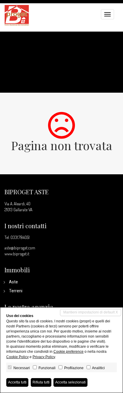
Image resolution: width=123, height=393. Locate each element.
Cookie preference (68, 351)
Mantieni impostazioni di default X (90, 312)
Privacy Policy (44, 357)
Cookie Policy (17, 357)
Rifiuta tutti (41, 382)
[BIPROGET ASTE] (16, 14)
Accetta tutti (17, 382)
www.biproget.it (16, 253)
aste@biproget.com (19, 247)
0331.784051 (20, 237)
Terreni (15, 290)
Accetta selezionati (70, 382)
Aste (13, 281)
